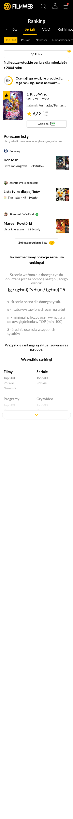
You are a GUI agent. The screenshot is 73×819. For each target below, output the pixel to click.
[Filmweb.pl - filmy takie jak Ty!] (18, 6)
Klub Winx (38, 94)
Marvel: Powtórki (18, 223)
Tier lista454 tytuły (23, 197)
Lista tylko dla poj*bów (22, 191)
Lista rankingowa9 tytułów (24, 166)
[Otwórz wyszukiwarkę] (43, 6)
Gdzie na (43, 123)
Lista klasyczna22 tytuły (22, 229)
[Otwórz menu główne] (65, 6)
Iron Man (11, 160)
